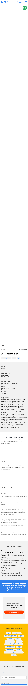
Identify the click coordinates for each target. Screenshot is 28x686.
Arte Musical (17, 633)
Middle (3, 368)
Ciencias (13, 358)
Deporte (19, 641)
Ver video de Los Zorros (5, 462)
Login (20, 2)
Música (18, 650)
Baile (21, 636)
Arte (9, 633)
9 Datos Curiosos (4, 488)
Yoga (14, 655)
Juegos (18, 358)
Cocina (17, 639)
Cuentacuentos (10, 641)
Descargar (15, 612)
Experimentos (10, 647)
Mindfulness (10, 650)
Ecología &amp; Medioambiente (14, 644)
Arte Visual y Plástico (6, 358)
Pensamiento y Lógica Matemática (13, 652)
